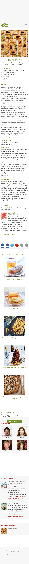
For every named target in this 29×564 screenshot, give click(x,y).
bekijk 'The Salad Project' (16, 517)
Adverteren (10, 550)
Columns (13, 551)
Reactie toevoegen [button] (14, 421)
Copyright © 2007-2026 (10, 554)
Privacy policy (18, 550)
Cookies (25, 550)
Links (18, 551)
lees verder (19, 228)
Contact (4, 550)
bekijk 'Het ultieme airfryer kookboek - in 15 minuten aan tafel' (17, 498)
